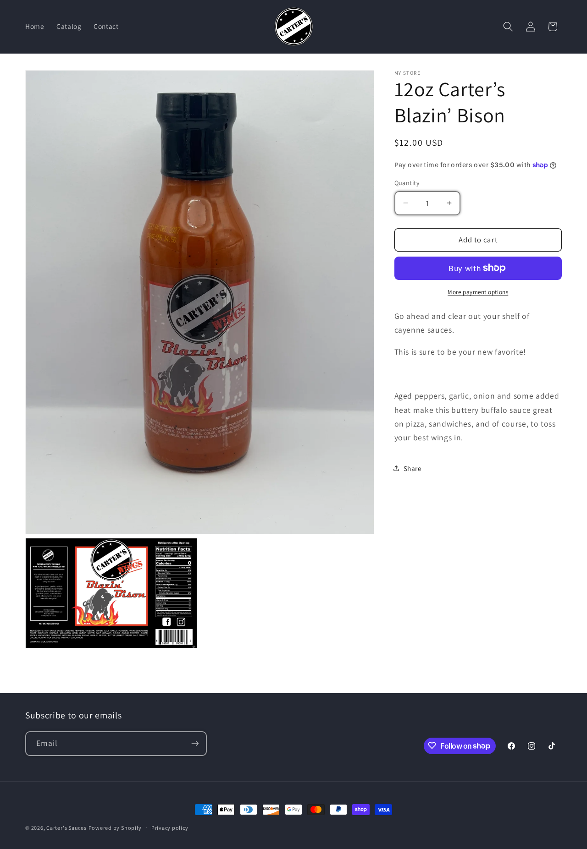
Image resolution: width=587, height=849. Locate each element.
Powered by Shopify (115, 827)
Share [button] (413, 468)
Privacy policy (169, 827)
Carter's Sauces (66, 827)
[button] (508, 27)
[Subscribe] (195, 743)
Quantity (407, 182)
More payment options (478, 292)
